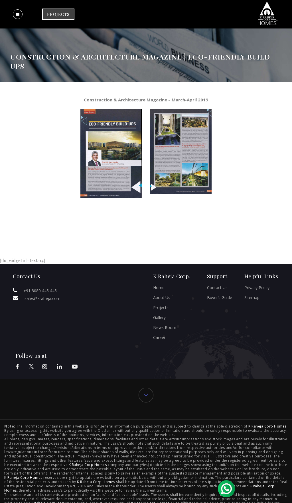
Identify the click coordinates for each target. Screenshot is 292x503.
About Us (161, 297)
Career (159, 337)
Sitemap (251, 297)
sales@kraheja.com (42, 298)
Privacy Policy (256, 287)
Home (159, 287)
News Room (164, 327)
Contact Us (217, 287)
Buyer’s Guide (219, 297)
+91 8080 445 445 (40, 290)
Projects (161, 307)
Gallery (159, 317)
